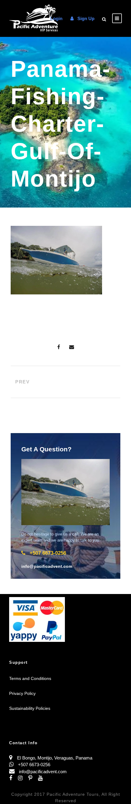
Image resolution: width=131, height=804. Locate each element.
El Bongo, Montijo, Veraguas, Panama (54, 757)
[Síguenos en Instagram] (23, 778)
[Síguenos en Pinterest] (33, 778)
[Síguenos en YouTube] (42, 778)
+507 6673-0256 (33, 764)
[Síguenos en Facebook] (13, 778)
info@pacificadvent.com (43, 771)
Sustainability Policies (29, 708)
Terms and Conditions (30, 678)
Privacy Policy (22, 693)
